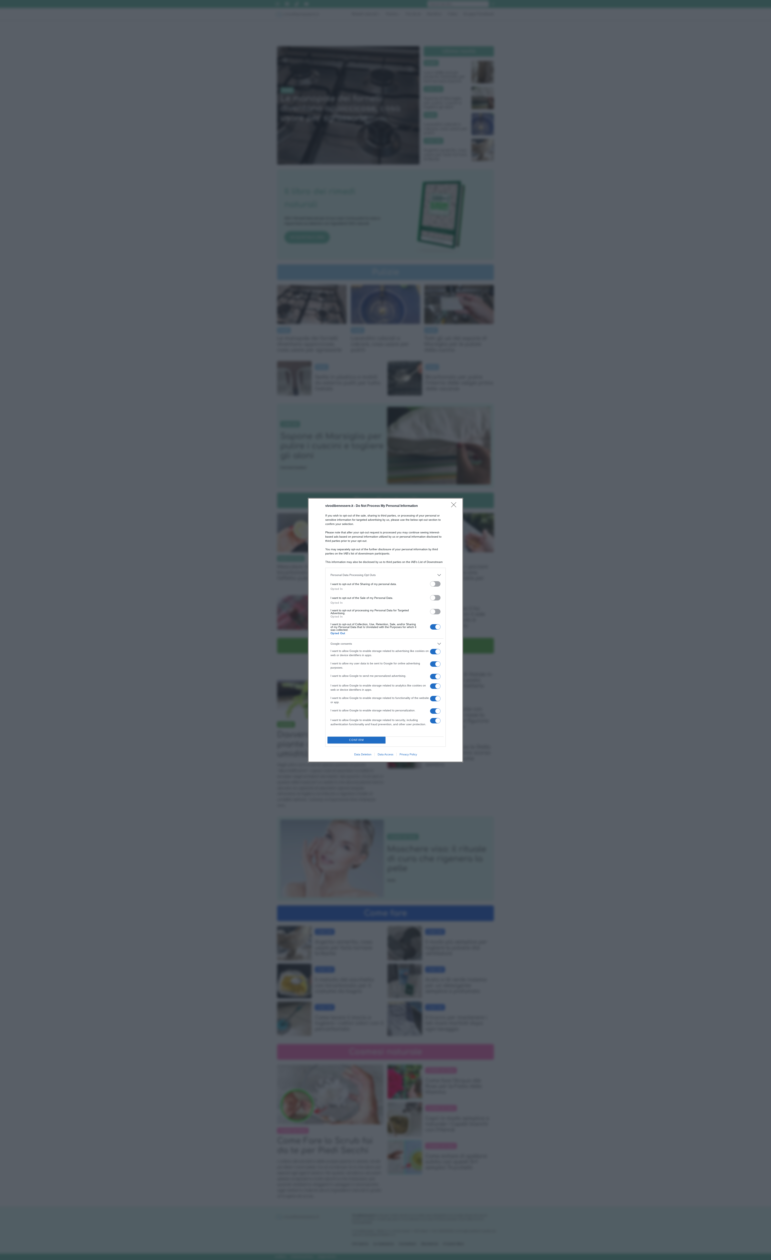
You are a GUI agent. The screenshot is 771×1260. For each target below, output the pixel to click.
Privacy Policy (408, 754)
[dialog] (385, 630)
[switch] (435, 584)
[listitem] (385, 575)
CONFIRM (356, 739)
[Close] (455, 506)
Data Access (385, 754)
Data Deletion (362, 754)
